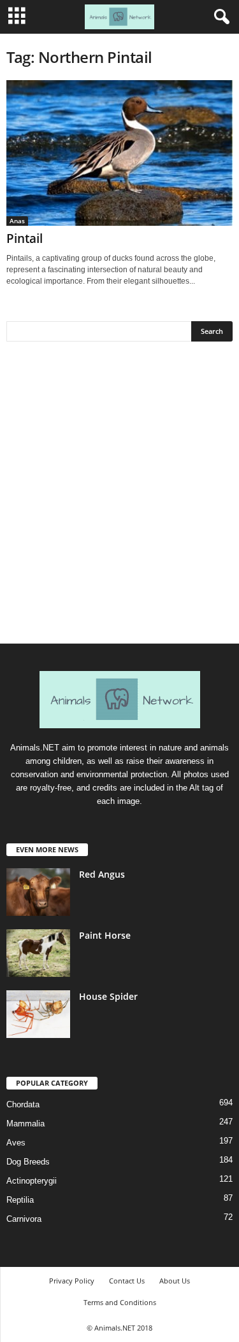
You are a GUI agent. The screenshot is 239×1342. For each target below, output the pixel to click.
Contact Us (127, 1280)
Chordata (23, 1104)
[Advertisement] (119, 497)
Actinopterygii (31, 1181)
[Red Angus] (38, 892)
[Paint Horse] (38, 953)
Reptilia (20, 1200)
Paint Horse (105, 935)
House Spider (108, 996)
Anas (17, 220)
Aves (15, 1142)
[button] (219, 17)
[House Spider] (38, 1014)
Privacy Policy (71, 1280)
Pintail (24, 238)
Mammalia (25, 1123)
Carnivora (23, 1219)
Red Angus (102, 874)
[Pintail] (119, 153)
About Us (174, 1280)
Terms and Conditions (119, 1302)
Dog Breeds (28, 1161)
